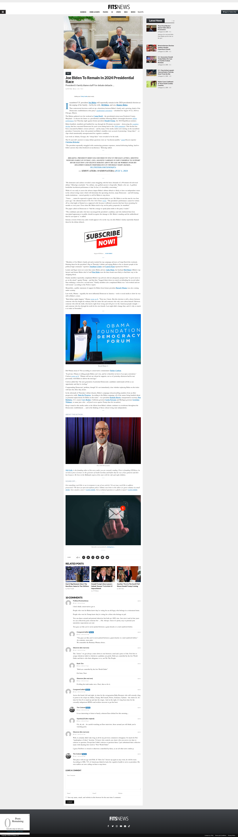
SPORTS (118, 12)
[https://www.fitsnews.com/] (119, 7)
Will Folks (69, 89)
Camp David (98, 116)
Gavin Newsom (110, 400)
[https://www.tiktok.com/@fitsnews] (129, 826)
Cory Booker (86, 400)
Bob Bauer (128, 270)
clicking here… (111, 547)
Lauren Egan (110, 266)
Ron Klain (96, 272)
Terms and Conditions (220, 835)
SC (112, 12)
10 (82, 89)
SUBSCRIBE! (108, 253)
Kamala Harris (115, 397)
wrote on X (94, 299)
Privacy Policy (231, 835)
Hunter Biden (121, 105)
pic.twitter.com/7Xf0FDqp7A (103, 167)
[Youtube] (122, 826)
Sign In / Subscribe (230, 12)
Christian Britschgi (72, 142)
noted (123, 140)
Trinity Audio (84, 96)
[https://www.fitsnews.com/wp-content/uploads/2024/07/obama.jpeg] (103, 339)
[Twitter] (114, 826)
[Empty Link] (172, 20)
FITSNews (96, 591)
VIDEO (126, 12)
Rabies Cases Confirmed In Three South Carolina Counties (165, 83)
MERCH (133, 12)
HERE (68, 490)
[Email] (126, 826)
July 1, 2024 (121, 170)
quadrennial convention (104, 110)
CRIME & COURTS (95, 12)
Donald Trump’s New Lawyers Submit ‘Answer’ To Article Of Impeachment (101, 586)
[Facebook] (110, 826)
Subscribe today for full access (14, 829)
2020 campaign (119, 126)
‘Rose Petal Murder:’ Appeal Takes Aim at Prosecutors (164, 27)
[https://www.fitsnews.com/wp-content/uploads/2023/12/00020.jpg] (103, 440)
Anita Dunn (110, 270)
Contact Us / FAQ (209, 835)
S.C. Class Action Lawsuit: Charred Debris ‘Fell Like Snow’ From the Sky (166, 72)
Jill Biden (105, 105)
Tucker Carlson (115, 370)
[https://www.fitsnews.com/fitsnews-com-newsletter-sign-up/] (103, 520)
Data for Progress (84, 395)
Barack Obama (121, 288)
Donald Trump (109, 120)
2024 (68, 73)
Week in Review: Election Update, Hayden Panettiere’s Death (166, 47)
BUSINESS (83, 12)
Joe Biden (92, 102)
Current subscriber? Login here (15, 831)
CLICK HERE (90, 490)
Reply (139, 600)
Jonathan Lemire (96, 266)
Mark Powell (70, 588)
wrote (104, 200)
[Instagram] (118, 826)
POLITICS (105, 12)
